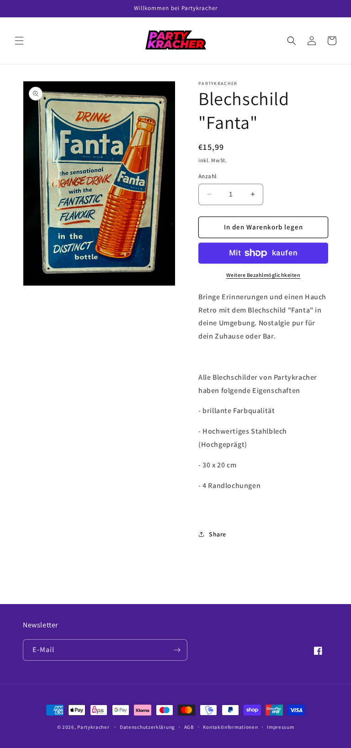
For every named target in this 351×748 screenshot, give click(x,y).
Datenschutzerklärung (147, 727)
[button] (19, 41)
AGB (189, 727)
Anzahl (207, 176)
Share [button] (217, 534)
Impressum (280, 727)
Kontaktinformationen (230, 727)
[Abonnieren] (177, 650)
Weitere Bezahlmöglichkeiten (263, 274)
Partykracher (93, 727)
